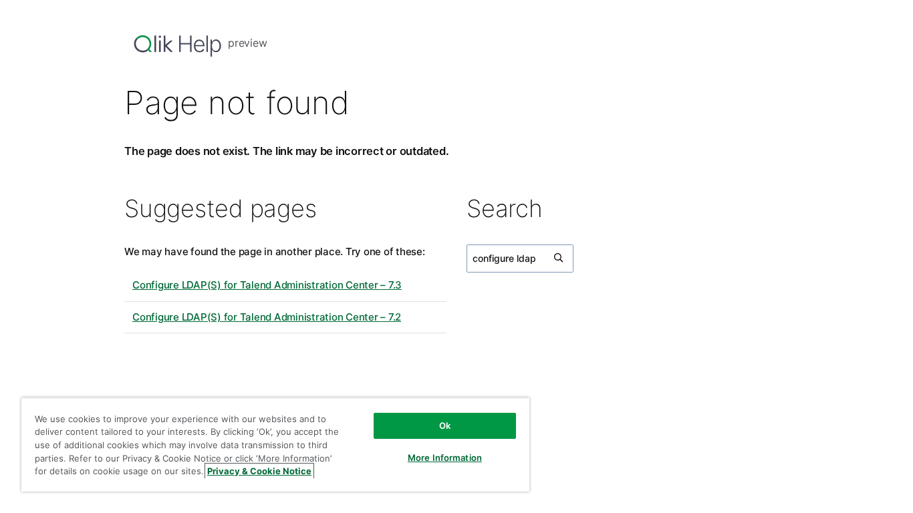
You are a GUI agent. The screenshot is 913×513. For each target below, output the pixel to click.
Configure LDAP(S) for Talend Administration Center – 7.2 (266, 317)
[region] (275, 444)
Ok (444, 425)
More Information (445, 457)
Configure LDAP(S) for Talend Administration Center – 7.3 (267, 285)
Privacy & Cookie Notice (259, 471)
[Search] (559, 258)
